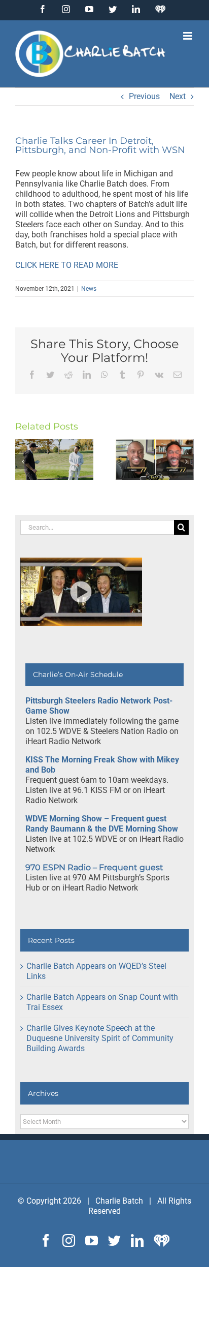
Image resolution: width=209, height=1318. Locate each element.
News (88, 288)
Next (177, 96)
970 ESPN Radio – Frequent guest (94, 867)
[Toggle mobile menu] (188, 35)
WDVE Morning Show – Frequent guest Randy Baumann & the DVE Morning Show (101, 824)
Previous (144, 96)
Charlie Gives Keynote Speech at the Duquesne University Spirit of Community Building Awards (99, 1038)
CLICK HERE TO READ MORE (66, 265)
